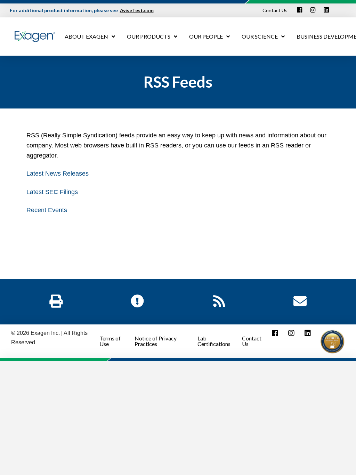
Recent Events (46, 210)
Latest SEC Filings (52, 191)
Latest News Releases (57, 173)
